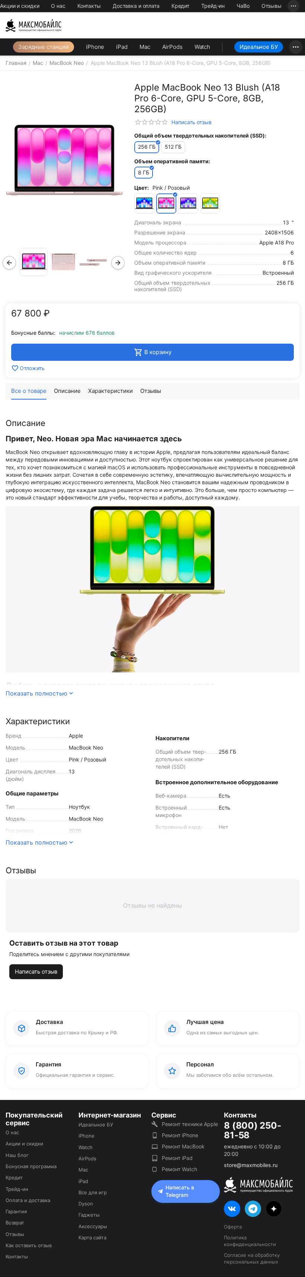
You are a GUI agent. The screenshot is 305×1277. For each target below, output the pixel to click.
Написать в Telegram (180, 1191)
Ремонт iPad (177, 1158)
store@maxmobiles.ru (250, 1165)
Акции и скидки (19, 6)
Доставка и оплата (136, 6)
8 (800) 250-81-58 (252, 1131)
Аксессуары (92, 1226)
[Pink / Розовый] (166, 203)
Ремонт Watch (179, 1169)
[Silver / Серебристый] (188, 203)
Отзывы (271, 6)
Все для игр (92, 1192)
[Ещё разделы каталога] (295, 47)
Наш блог (17, 1155)
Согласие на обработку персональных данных (252, 1258)
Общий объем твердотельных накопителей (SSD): (200, 135)
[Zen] (274, 1209)
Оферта (233, 1227)
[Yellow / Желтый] (210, 203)
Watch (202, 46)
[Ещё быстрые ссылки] (293, 6)
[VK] (232, 1209)
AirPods (172, 46)
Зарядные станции (43, 46)
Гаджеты (89, 1215)
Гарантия (16, 1211)
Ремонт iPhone (180, 1135)
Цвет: (141, 188)
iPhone (95, 46)
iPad (122, 46)
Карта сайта (92, 1237)
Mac (144, 46)
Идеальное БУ (259, 46)
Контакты (89, 6)
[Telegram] (253, 1209)
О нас (58, 6)
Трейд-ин (213, 6)
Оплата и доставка (28, 1200)
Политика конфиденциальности (250, 1241)
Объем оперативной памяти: (172, 161)
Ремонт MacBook (183, 1146)
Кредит (180, 6)
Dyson (85, 1204)
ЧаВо (243, 6)
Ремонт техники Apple (190, 1124)
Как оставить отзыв (29, 1245)
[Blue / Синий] (144, 203)
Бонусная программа (31, 1166)
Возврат (15, 1223)
